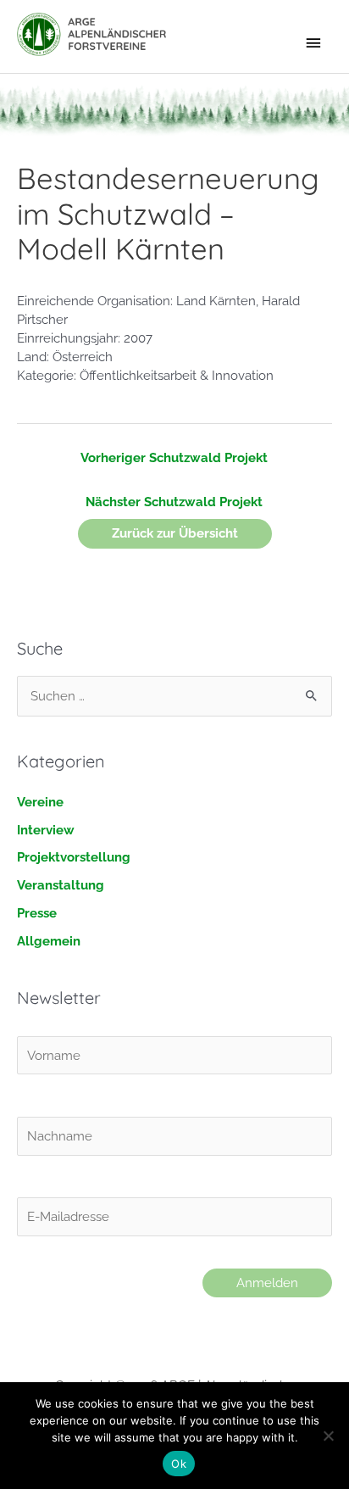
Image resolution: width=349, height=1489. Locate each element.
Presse (37, 913)
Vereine (40, 802)
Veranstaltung (60, 885)
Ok (178, 1463)
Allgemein (48, 941)
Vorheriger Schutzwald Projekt (174, 457)
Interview (46, 830)
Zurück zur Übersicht (175, 533)
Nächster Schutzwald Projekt (174, 501)
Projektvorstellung (73, 857)
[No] (327, 1435)
